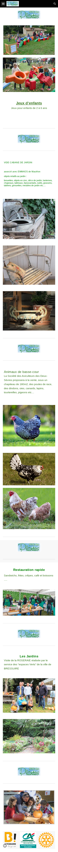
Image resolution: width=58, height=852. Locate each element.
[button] (3, 3)
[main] (29, 107)
